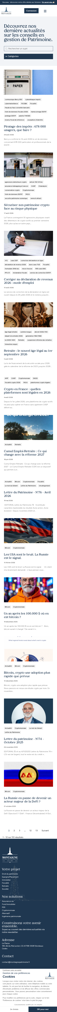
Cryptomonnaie (28, 190)
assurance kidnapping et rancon (16, 186)
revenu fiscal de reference (14, 120)
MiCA (28, 194)
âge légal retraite (11, 332)
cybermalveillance (11, 103)
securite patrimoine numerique (16, 198)
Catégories (13, 56)
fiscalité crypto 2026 (12, 382)
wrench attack (36, 198)
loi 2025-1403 (10, 340)
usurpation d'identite (35, 120)
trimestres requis (11, 344)
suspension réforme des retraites (39, 340)
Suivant (45, 830)
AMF (6, 378)
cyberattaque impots (33, 99)
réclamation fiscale (20, 273)
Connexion (31, 10)
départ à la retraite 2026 (14, 336)
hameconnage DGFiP (38, 112)
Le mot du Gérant (11, 486)
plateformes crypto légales (40, 382)
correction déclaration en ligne (32, 260)
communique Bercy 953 (13, 99)
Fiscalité (33, 103)
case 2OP (14, 260)
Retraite (21, 340)
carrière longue (25, 332)
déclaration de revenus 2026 (15, 265)
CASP (33, 186)
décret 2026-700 (41, 332)
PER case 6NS (40, 269)
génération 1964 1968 (33, 336)
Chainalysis (43, 186)
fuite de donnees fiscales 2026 (16, 112)
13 (37, 830)
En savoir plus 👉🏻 (48, 2)
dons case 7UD (34, 265)
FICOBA (24, 103)
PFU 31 (7, 273)
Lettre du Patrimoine (28, 486)
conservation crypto (12, 190)
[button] (28, 56)
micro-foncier (27, 269)
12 (30, 830)
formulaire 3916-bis (12, 269)
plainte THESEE (24, 116)
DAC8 (35, 378)
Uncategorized (44, 486)
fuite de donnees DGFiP (13, 194)
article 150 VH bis (36, 182)
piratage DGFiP (10, 116)
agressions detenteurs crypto (16, 182)
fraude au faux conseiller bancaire (17, 108)
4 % (6, 260)
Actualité (8, 444)
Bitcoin (17, 482)
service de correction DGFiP (40, 273)
